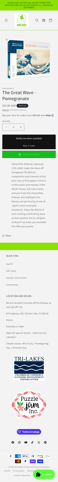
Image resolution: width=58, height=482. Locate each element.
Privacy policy (18, 471)
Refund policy (32, 471)
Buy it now (29, 145)
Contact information (22, 475)
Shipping (5, 110)
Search (9, 264)
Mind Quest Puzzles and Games (27, 467)
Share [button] (8, 235)
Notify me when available (29, 138)
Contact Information (16, 277)
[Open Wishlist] (43, 20)
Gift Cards (11, 270)
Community (12, 284)
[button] (6, 20)
